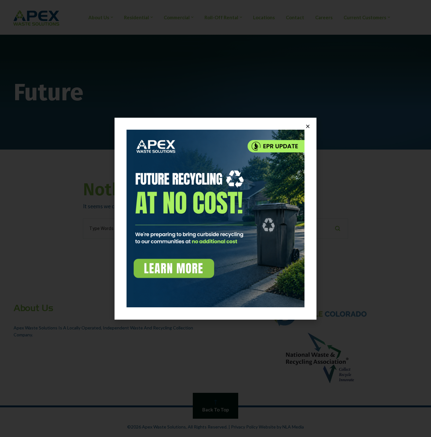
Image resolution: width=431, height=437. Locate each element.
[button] (307, 126)
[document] (215, 218)
